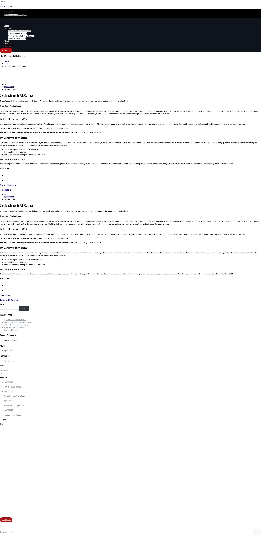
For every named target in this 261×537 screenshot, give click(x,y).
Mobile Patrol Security (17, 38)
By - (5, 84)
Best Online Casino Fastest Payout (17, 322)
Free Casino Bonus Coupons (15, 327)
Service (7, 487)
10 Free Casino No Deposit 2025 (16, 325)
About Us (7, 41)
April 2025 (8, 350)
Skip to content (6, 6)
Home (6, 26)
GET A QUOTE (6, 519)
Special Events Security (17, 33)
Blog (6, 63)
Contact (7, 43)
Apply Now (8, 46)
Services (7, 28)
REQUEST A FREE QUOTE (13, 490)
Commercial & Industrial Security (21, 36)
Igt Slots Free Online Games (15, 320)
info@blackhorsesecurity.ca (15, 15)
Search (3, 304)
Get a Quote (6, 50)
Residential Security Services (19, 31)
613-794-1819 (9, 12)
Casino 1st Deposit (11, 330)
